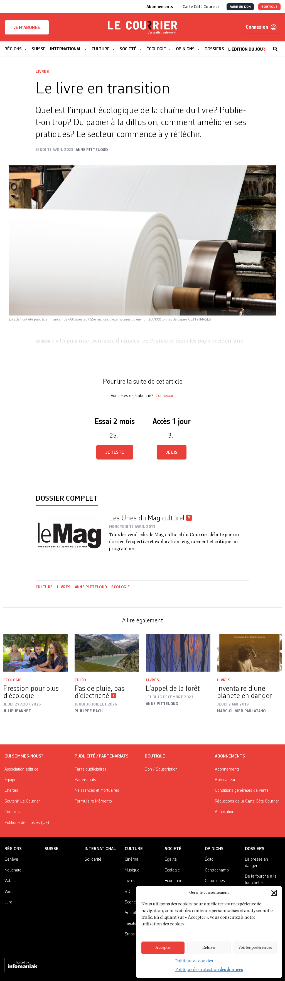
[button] (274, 893)
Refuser (209, 948)
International (100, 849)
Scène (130, 902)
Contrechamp (217, 870)
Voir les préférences (255, 948)
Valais (9, 881)
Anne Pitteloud (91, 587)
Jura (8, 902)
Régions (13, 849)
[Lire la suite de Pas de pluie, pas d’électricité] (107, 653)
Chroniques (215, 881)
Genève (11, 859)
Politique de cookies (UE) (26, 823)
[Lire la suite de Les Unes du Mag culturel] (69, 534)
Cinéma (131, 859)
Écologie (172, 870)
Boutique (155, 756)
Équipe (10, 780)
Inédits (130, 924)
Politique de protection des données (209, 970)
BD (127, 892)
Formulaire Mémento (93, 801)
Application (224, 812)
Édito (80, 680)
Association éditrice (21, 769)
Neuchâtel (13, 870)
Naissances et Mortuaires (97, 790)
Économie (173, 881)
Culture (44, 587)
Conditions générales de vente (242, 790)
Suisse (51, 849)
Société (173, 849)
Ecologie (120, 587)
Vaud (9, 892)
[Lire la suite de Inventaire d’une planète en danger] (249, 653)
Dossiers (254, 849)
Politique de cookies (194, 961)
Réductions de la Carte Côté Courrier (247, 801)
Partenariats (85, 780)
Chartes (11, 790)
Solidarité (93, 859)
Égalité (171, 859)
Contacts (12, 812)
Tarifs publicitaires (91, 769)
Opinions (214, 849)
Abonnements (227, 769)
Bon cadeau (225, 780)
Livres (42, 72)
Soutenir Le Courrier (22, 801)
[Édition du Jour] (247, 46)
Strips (130, 934)
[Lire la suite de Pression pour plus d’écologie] (35, 653)
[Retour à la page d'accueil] (142, 27)
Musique (132, 870)
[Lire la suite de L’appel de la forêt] (178, 653)
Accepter (163, 948)
